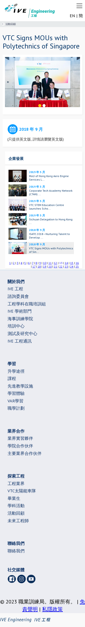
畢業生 (14, 498)
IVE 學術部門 (20, 311)
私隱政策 (52, 609)
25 (77, 266)
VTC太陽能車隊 (22, 491)
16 (77, 263)
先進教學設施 (20, 386)
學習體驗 (16, 393)
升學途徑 (16, 371)
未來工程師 (18, 520)
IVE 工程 (15, 288)
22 (61, 266)
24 (71, 266)
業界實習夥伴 (20, 438)
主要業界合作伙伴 (25, 453)
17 (33, 266)
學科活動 (16, 505)
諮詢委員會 (18, 296)
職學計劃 (16, 408)
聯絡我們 (16, 551)
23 (66, 266)
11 (50, 263)
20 (50, 266)
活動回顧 (10, 24)
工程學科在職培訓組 (27, 304)
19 (44, 266)
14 (66, 263)
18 (39, 266)
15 (71, 263)
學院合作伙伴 (20, 446)
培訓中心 (16, 326)
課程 (12, 378)
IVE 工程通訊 (20, 341)
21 (55, 266)
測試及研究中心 (22, 333)
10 (44, 263)
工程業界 (16, 483)
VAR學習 (15, 401)
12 (55, 263)
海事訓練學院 (20, 318)
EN (72, 15)
